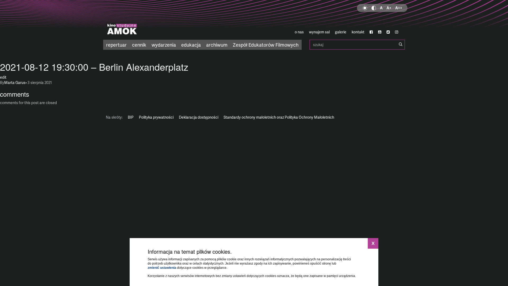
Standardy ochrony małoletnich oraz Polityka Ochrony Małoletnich (279, 117)
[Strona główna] (153, 20)
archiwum (217, 44)
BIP (131, 117)
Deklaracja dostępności (198, 117)
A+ (389, 7)
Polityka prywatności (156, 117)
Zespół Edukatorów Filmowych (265, 44)
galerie (340, 31)
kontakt (358, 31)
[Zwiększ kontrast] (373, 8)
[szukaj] (400, 44)
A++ (398, 7)
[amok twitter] (388, 32)
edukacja (191, 44)
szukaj (357, 45)
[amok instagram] (396, 32)
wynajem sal (319, 31)
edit (3, 77)
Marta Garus (14, 82)
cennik (139, 44)
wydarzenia (164, 44)
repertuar (116, 44)
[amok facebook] (371, 32)
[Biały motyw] (365, 8)
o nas (299, 31)
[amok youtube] (379, 32)
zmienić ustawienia (162, 268)
